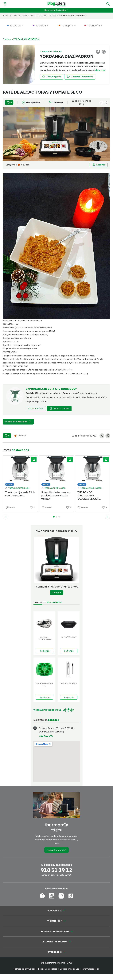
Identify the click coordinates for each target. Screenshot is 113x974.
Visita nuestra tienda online (55, 10)
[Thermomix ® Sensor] (68, 669)
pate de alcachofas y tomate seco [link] (72, 15)
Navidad (9, 484)
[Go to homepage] (56, 4)
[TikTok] (71, 896)
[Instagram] (61, 896)
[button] (108, 4)
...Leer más (100, 70)
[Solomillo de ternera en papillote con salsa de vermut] (56, 471)
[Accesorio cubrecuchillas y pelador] (44, 622)
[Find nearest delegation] (5, 4)
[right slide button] (107, 516)
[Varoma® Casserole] (68, 622)
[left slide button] (5, 516)
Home (5, 15)
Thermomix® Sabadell (18, 15)
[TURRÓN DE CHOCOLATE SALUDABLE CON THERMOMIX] (92, 471)
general (53, 15)
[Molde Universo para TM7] (44, 669)
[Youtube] (52, 896)
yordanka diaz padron (39, 15)
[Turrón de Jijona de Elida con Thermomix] (20, 471)
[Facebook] (42, 896)
